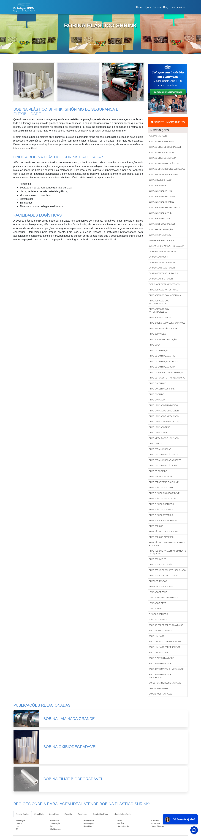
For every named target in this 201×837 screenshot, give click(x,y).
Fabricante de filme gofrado (164, 284)
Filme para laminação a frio (163, 455)
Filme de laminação (159, 350)
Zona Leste (82, 814)
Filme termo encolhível (161, 565)
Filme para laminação (160, 449)
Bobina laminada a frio (160, 191)
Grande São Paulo (100, 814)
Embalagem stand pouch (162, 268)
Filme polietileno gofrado (163, 521)
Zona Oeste (54, 814)
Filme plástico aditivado (161, 488)
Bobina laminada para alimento (165, 207)
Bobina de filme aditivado (162, 141)
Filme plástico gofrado (161, 504)
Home (140, 8)
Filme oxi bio (155, 444)
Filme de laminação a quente (164, 361)
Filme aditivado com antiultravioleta (159, 310)
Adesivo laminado (158, 136)
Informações (178, 7)
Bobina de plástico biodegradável (167, 169)
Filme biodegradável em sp (163, 328)
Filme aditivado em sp (160, 317)
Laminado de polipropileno (163, 598)
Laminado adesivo (158, 592)
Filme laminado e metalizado (164, 416)
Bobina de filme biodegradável (165, 147)
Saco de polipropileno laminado (166, 625)
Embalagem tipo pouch (161, 279)
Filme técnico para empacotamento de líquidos (167, 552)
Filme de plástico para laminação (166, 372)
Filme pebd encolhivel (160, 477)
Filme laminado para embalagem (165, 422)
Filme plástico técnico (161, 515)
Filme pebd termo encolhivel (164, 482)
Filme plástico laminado (161, 510)
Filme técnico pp (157, 559)
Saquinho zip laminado (160, 694)
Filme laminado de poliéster (164, 411)
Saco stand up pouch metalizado (166, 669)
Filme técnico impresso (161, 537)
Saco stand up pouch (160, 664)
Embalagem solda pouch (162, 262)
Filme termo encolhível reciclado (167, 570)
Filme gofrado (156, 394)
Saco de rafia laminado (161, 631)
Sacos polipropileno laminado (165, 683)
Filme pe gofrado (158, 471)
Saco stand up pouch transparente (160, 676)
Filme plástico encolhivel (163, 499)
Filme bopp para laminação (163, 339)
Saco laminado (156, 636)
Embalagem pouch (158, 257)
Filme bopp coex (157, 334)
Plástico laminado (158, 620)
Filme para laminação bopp (163, 466)
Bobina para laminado (160, 235)
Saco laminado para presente (164, 647)
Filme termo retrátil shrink (164, 576)
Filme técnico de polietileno (164, 532)
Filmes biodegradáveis (161, 587)
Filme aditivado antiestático (163, 290)
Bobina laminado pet (159, 218)
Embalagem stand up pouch (163, 273)
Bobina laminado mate (160, 213)
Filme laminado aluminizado (163, 405)
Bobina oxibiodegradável (162, 224)
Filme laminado (157, 400)
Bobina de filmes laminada (162, 158)
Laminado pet (156, 609)
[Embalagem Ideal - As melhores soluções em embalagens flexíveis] (24, 7)
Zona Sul (68, 814)
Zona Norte (39, 814)
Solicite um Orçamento (169, 122)
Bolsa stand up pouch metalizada (166, 246)
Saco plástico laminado (161, 658)
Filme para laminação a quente (165, 460)
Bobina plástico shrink (161, 240)
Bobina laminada (157, 185)
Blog (165, 7)
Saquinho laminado (159, 688)
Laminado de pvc (157, 603)
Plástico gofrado (158, 614)
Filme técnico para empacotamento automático (167, 544)
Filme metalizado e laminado (164, 438)
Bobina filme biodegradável (163, 174)
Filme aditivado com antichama (165, 295)
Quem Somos (153, 7)
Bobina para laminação (161, 229)
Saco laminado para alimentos (165, 642)
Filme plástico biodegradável (165, 493)
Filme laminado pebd (159, 427)
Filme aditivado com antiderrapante (159, 302)
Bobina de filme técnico (161, 152)
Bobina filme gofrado (160, 180)
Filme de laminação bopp (162, 367)
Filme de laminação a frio (162, 356)
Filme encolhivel (158, 383)
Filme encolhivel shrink (161, 389)
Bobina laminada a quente (162, 196)
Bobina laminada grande (161, 202)
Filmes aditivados (158, 581)
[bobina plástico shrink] (33, 82)
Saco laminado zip (158, 653)
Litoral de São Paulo (122, 814)
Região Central (22, 814)
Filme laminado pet (159, 433)
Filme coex (154, 345)
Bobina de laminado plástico (164, 163)
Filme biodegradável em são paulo (167, 323)
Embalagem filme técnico (162, 251)
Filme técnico (156, 526)
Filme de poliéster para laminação (167, 378)
